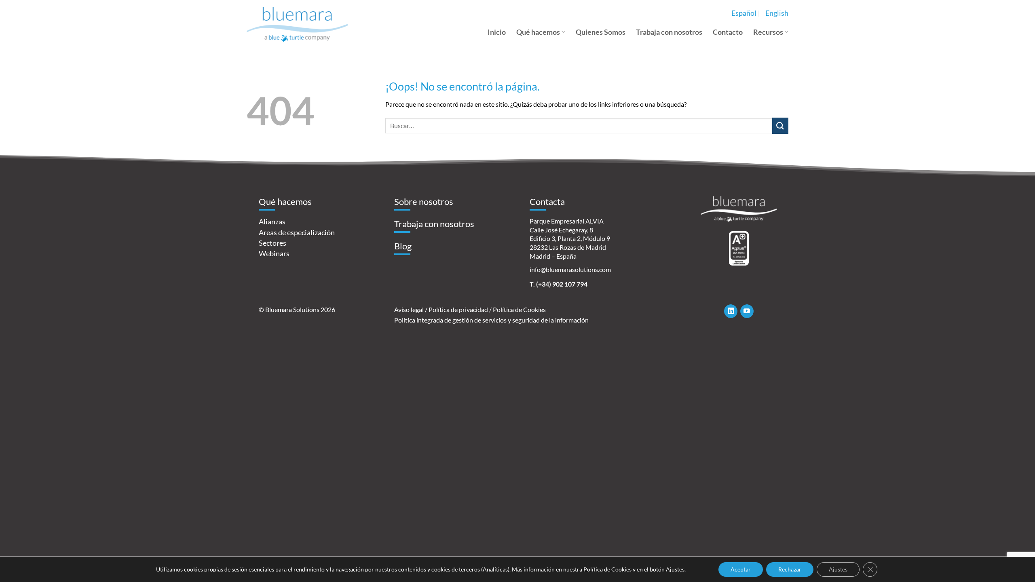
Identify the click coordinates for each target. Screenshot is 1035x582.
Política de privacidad (458, 309)
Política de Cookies (519, 309)
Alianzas (272, 221)
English (776, 13)
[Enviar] (780, 125)
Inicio (497, 32)
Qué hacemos (538, 32)
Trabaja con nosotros (669, 32)
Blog (403, 245)
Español (743, 13)
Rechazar (789, 569)
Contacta (547, 201)
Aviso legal (409, 309)
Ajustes (838, 569)
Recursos (768, 32)
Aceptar (741, 569)
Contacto (728, 32)
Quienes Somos (600, 32)
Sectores (272, 243)
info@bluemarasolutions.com (570, 269)
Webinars (274, 253)
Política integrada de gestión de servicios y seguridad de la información (491, 320)
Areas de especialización (297, 232)
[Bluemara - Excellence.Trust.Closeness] (297, 24)
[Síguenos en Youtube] (747, 311)
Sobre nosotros (423, 201)
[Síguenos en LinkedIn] (730, 311)
